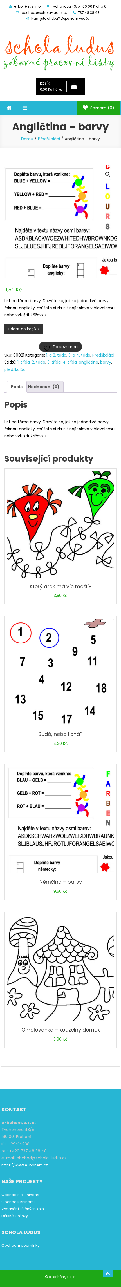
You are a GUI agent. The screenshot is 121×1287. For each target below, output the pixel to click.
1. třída (23, 362)
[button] (108, 174)
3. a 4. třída (79, 355)
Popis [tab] (17, 386)
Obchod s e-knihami (20, 1194)
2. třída (38, 362)
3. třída (54, 362)
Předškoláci (49, 139)
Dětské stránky (14, 1216)
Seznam (101, 108)
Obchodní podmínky (20, 1245)
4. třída (70, 362)
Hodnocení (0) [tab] (43, 386)
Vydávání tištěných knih (22, 1209)
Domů (27, 139)
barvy (105, 362)
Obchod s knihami (18, 1201)
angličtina (88, 362)
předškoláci (15, 369)
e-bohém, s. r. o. (62, 1276)
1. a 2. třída (56, 355)
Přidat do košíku (23, 329)
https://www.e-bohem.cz (24, 1165)
